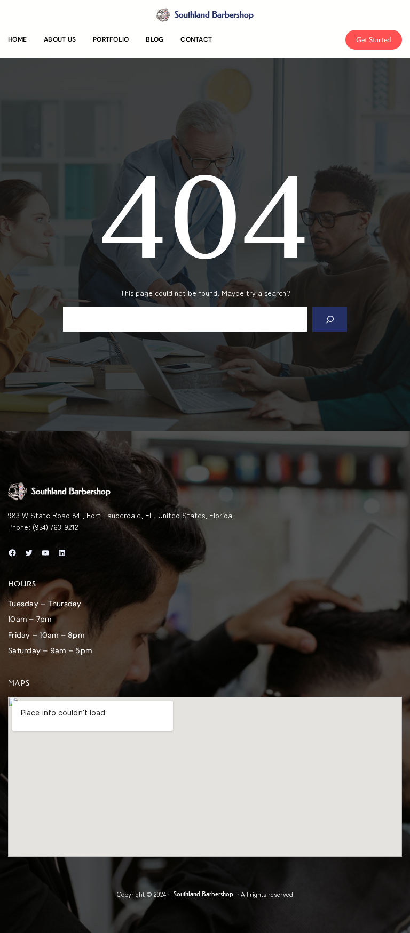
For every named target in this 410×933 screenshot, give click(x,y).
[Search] (329, 319)
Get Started (373, 39)
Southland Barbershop (214, 14)
